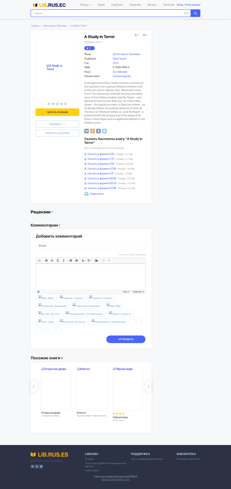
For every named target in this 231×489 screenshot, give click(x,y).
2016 (116, 63)
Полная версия (122, 76)
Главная (35, 26)
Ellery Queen (120, 58)
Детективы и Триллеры (55, 26)
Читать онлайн (57, 112)
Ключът (81, 412)
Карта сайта (92, 470)
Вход (180, 4)
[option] (56, 392)
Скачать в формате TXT (110, 158)
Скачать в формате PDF (110, 163)
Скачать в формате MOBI (111, 178)
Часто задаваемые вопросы (147, 458)
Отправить (126, 339)
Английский (120, 71)
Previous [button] (34, 386)
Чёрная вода (120, 417)
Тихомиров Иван (50, 415)
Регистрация (192, 4)
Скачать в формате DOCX (111, 183)
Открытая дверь (50, 412)
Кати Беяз (118, 420)
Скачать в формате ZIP (109, 173)
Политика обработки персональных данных (106, 465)
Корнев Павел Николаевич (91, 415)
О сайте (89, 458)
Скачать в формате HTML (111, 188)
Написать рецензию (57, 132)
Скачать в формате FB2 (110, 154)
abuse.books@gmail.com (115, 479)
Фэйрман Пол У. (93, 42)
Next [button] (148, 386)
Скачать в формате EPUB (111, 168)
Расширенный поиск (188, 458)
